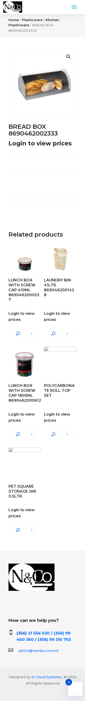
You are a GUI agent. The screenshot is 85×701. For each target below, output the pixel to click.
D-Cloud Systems (45, 677)
